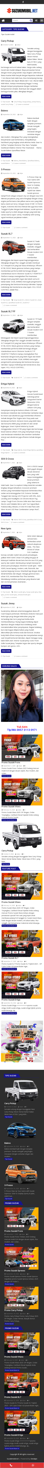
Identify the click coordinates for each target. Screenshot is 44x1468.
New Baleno (23, 161)
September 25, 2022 (12, 1189)
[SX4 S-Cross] (13, 466)
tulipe (18, 45)
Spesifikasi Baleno (33, 161)
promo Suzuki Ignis (11, 595)
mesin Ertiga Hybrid (29, 450)
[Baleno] (13, 118)
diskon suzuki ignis (19, 592)
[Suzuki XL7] (13, 241)
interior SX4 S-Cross (20, 520)
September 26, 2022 (9, 1003)
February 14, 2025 (9, 810)
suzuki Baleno (5, 163)
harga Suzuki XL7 (19, 300)
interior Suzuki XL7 (31, 300)
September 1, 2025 (9, 766)
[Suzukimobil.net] (3, 20)
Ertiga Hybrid (18, 450)
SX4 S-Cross (4, 522)
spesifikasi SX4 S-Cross (34, 520)
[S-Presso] (13, 177)
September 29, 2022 (12, 1274)
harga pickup (27, 102)
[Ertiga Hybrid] (13, 391)
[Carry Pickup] (13, 48)
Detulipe (34, 1459)
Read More (6, 96)
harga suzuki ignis (32, 592)
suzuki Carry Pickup (7, 104)
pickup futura (36, 102)
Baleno (16, 161)
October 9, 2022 (8, 854)
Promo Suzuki (6, 776)
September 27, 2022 (9, 961)
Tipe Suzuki (6, 102)
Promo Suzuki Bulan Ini (9, 820)
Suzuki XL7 (26, 303)
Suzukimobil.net (13, 1459)
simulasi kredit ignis (24, 595)
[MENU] (41, 20)
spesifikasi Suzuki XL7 (15, 303)
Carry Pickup (18, 102)
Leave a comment (23, 104)
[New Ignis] (13, 536)
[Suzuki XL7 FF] (13, 319)
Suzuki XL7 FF (18, 378)
